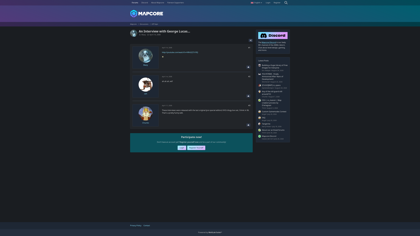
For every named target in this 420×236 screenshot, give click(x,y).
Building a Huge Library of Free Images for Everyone (275, 66)
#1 (249, 47)
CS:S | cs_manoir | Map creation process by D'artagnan (271, 103)
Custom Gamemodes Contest (274, 111)
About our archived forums (273, 130)
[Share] (251, 40)
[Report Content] (248, 67)
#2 (249, 76)
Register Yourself (196, 148)
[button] (256, 2)
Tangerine (266, 124)
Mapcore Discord (269, 136)
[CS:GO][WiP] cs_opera (271, 85)
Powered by (210, 232)
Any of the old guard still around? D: (272, 92)
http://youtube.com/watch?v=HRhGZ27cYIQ (180, 52)
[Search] (286, 2)
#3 (249, 105)
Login (268, 2)
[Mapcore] (210, 14)
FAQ (263, 117)
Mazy (143, 34)
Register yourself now (189, 142)
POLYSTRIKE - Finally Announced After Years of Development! (272, 76)
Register (277, 2)
